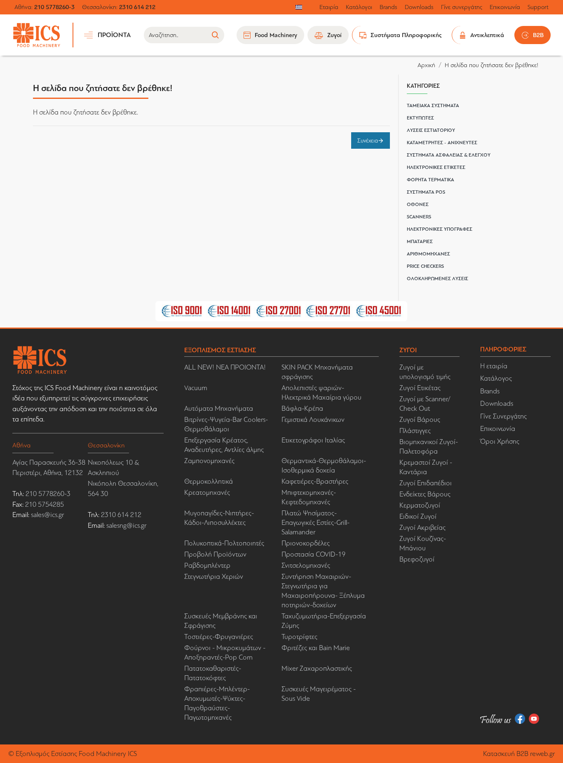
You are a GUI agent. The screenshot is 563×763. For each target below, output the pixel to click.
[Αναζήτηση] (215, 35)
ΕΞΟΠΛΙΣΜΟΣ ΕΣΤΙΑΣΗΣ (220, 350)
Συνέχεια (367, 140)
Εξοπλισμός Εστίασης (46, 754)
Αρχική (426, 65)
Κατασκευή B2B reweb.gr (519, 754)
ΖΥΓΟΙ (408, 350)
